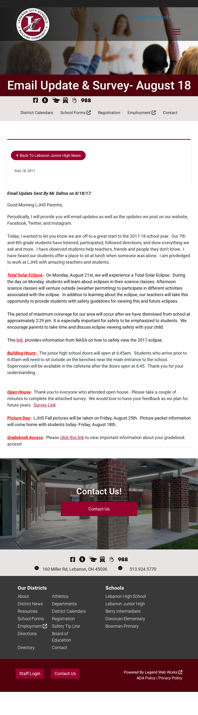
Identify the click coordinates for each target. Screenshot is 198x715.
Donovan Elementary (125, 618)
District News (30, 603)
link (20, 340)
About (23, 596)
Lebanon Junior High (125, 603)
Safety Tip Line (66, 626)
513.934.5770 (143, 569)
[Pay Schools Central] (45, 100)
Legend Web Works (161, 672)
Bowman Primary (122, 626)
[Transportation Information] (65, 100)
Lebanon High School (126, 596)
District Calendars (37, 112)
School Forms (73, 112)
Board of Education (61, 637)
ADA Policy (146, 678)
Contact (170, 112)
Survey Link (45, 405)
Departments (64, 603)
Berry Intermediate (123, 611)
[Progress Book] (56, 100)
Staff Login (29, 673)
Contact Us (99, 508)
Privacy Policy (170, 678)
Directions (27, 633)
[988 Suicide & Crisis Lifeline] (86, 100)
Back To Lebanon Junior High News (50, 155)
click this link (72, 437)
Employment (139, 112)
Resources (27, 611)
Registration (109, 112)
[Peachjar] (74, 100)
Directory (26, 647)
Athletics (60, 596)
